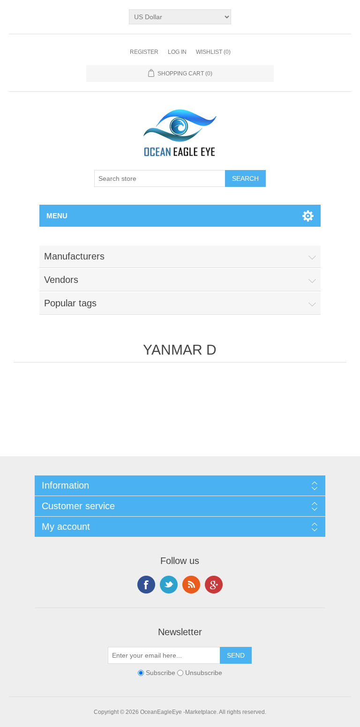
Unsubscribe (203, 672)
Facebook (146, 584)
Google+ (214, 584)
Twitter (169, 584)
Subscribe (160, 672)
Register (144, 52)
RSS (191, 584)
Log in (177, 52)
